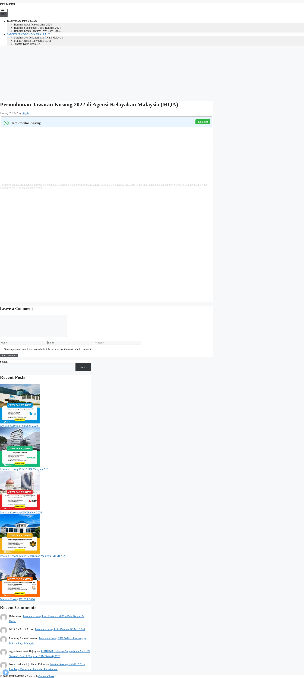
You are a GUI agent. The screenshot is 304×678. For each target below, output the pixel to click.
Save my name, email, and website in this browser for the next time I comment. (48, 349)
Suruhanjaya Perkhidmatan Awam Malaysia (38, 37)
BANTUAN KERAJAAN (22, 21)
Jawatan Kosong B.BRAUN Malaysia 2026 (24, 469)
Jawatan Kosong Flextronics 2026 (19, 425)
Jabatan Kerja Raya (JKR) (28, 43)
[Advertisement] (105, 73)
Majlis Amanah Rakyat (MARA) (32, 40)
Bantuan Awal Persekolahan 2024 (33, 24)
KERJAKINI (7, 4)
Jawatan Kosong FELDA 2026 (17, 599)
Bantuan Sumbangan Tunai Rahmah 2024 (37, 27)
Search (4, 361)
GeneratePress (46, 676)
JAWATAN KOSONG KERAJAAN (28, 34)
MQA (15, 187)
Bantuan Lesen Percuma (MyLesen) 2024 (37, 30)
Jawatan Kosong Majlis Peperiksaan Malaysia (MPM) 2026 (33, 555)
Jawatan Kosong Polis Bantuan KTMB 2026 (60, 629)
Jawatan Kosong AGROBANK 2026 (21, 512)
